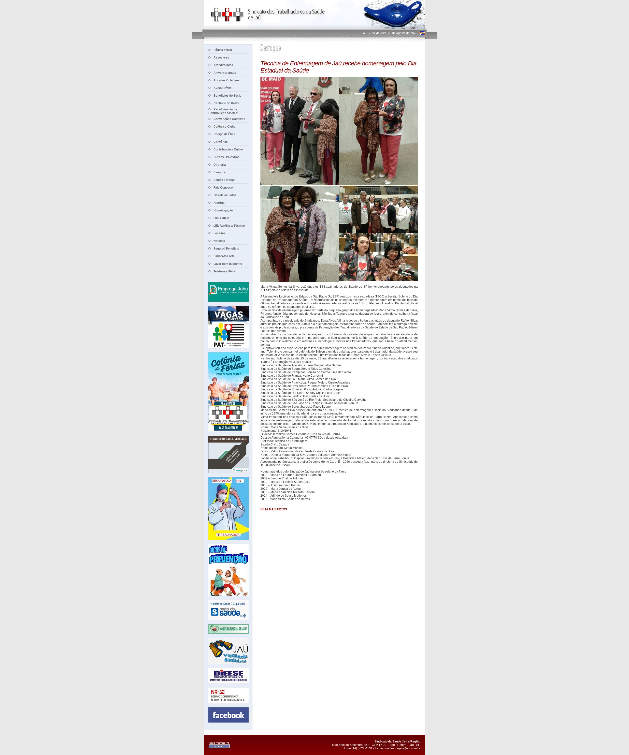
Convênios (221, 142)
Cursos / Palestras (227, 157)
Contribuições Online (228, 149)
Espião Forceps (224, 180)
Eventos (219, 172)
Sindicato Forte (224, 256)
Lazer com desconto (228, 264)
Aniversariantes (225, 72)
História (219, 203)
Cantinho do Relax (226, 103)
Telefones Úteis (224, 271)
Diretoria (220, 164)
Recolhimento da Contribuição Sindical (223, 111)
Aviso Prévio (222, 88)
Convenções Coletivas (229, 119)
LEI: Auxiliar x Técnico (229, 225)
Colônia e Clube (224, 126)
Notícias (219, 241)
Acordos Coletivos (227, 80)
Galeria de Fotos (225, 195)
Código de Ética (224, 134)
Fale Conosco (223, 187)
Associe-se (221, 57)
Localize (219, 233)
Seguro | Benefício (226, 248)
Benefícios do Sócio (227, 95)
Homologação (223, 210)
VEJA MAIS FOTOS (273, 509)
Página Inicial (223, 50)
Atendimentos (223, 65)
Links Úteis (221, 218)
